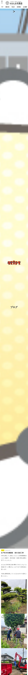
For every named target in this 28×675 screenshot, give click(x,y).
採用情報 (19, 6)
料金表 (13, 6)
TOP (2, 6)
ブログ (2, 550)
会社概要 (25, 6)
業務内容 (7, 6)
